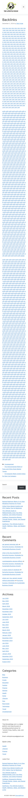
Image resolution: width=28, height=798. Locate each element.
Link (3, 28)
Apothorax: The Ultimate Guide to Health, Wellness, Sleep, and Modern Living (13, 526)
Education (5, 682)
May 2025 (5, 625)
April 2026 (5, 603)
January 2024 (6, 654)
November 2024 (7, 640)
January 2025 (6, 635)
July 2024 (5, 643)
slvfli (3, 111)
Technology (5, 706)
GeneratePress (19, 795)
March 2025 (6, 630)
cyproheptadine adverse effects (12, 561)
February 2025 (6, 632)
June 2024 (5, 646)
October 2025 (6, 614)
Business (5, 677)
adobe (22, 256)
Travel (4, 709)
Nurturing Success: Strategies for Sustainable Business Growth (13, 583)
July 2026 (5, 598)
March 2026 (6, 606)
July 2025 (5, 619)
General (4, 690)
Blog (3, 675)
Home (4, 696)
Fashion (4, 685)
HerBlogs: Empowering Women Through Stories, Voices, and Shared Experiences (13, 519)
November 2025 (7, 611)
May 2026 (5, 601)
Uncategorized (9, 464)
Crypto (4, 680)
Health (4, 693)
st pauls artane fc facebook (11, 569)
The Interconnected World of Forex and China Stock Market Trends (12, 469)
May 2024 (5, 648)
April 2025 (5, 627)
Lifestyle (5, 698)
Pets (3, 701)
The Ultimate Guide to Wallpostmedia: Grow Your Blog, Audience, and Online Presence (12, 513)
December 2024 (7, 638)
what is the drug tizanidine (10, 553)
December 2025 (7, 609)
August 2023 (6, 661)
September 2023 (7, 659)
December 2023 (7, 656)
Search (4, 484)
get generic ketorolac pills (10, 544)
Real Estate (5, 704)
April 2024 (5, 651)
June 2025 (5, 622)
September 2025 (7, 617)
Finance (4, 688)
